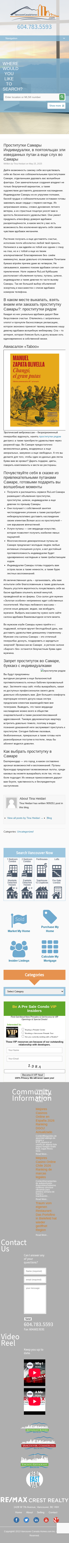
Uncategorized (25, 831)
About (29, 1512)
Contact (53, 1512)
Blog (49, 818)
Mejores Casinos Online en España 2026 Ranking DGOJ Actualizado (45, 1120)
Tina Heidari (19, 163)
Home (18, 1512)
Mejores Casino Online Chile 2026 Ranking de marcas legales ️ (46, 1167)
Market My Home (19, 931)
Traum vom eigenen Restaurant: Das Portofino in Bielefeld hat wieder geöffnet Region (46, 1216)
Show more (55, 105)
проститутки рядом (50, 436)
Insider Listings (19, 960)
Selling (40, 1512)
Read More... (42, 1154)
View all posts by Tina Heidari (25, 818)
